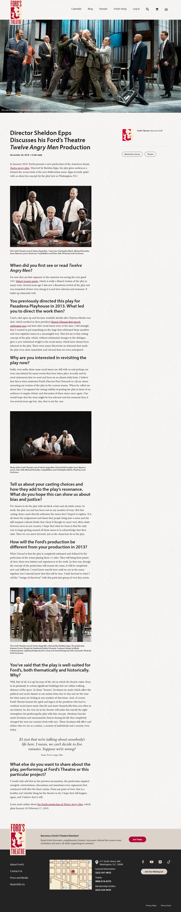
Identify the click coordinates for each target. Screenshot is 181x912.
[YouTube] (151, 862)
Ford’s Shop (120, 8)
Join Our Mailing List (154, 871)
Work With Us (17, 884)
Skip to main (45, 5)
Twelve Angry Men (73, 804)
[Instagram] (160, 862)
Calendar (76, 8)
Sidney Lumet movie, (27, 281)
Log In (136, 8)
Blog (90, 8)
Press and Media (19, 877)
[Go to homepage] (16, 12)
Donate (103, 8)
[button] (147, 9)
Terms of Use (166, 905)
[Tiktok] (169, 862)
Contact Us (16, 871)
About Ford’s (17, 864)
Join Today (137, 839)
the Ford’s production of (50, 804)
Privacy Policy (151, 905)
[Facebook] (143, 862)
